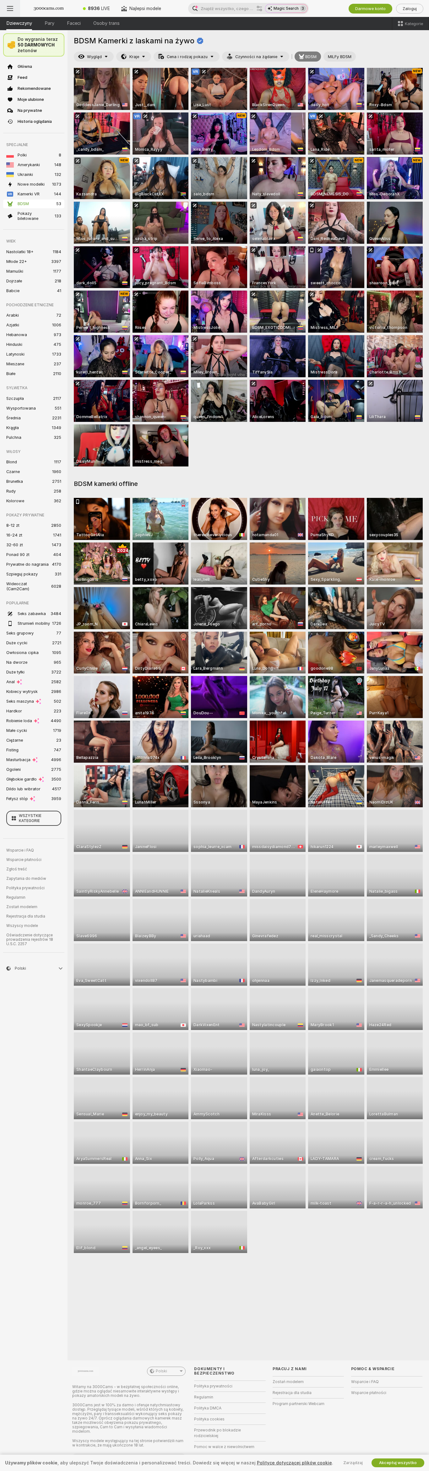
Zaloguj (410, 8)
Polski (161, 1371)
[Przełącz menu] (10, 8)
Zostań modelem (21, 907)
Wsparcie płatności (23, 860)
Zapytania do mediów (26, 878)
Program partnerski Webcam (298, 1404)
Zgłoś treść (16, 869)
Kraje (134, 56)
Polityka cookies (209, 1419)
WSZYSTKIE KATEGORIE (30, 818)
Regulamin (15, 897)
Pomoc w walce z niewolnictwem (224, 1447)
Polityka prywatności (25, 888)
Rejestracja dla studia (25, 916)
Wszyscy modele (22, 925)
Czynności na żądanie (256, 56)
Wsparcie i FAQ (20, 850)
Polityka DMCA (207, 1408)
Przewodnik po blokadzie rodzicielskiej (217, 1433)
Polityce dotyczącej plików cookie (294, 1462)
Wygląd (94, 56)
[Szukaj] (259, 8)
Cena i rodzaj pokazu (187, 56)
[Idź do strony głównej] (48, 8)
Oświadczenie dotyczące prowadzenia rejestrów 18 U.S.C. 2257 (29, 939)
